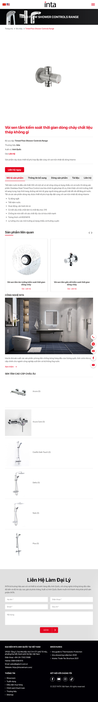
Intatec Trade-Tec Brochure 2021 (65, 658)
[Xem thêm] (49, 326)
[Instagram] (65, 679)
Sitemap (10, 695)
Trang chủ (9, 28)
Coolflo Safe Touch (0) (42, 452)
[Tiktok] (71, 679)
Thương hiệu (12, 691)
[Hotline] (93, 336)
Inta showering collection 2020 (64, 655)
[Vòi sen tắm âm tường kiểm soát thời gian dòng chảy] (26, 260)
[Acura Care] (18, 422)
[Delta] (18, 483)
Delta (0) (36, 482)
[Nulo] (18, 514)
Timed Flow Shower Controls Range (39, 28)
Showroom (11, 678)
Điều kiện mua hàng (15, 685)
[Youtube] (93, 365)
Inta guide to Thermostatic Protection (67, 652)
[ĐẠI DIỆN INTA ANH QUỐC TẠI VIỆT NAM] (50, 4)
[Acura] (18, 392)
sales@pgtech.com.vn (19, 664)
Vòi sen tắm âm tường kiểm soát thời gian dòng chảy (26, 283)
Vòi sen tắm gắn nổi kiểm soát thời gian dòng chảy (72, 283)
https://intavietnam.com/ (22, 667)
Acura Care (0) (39, 422)
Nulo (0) (36, 513)
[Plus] (18, 544)
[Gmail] (93, 351)
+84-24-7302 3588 (22, 657)
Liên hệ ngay (14, 169)
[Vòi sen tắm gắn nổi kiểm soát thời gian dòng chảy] (72, 260)
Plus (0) (36, 543)
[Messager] (93, 344)
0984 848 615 (17, 661)
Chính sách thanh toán (16, 688)
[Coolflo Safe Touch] (18, 453)
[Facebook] (93, 358)
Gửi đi (46, 630)
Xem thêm (9, 366)
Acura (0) (36, 391)
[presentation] (89, 233)
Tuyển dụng (11, 681)
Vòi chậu (19, 28)
